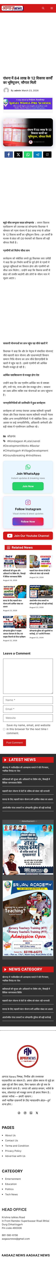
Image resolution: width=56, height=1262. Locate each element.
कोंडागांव (11, 436)
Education (11, 1184)
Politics (9, 1189)
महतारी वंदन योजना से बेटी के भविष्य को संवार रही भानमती (25, 791)
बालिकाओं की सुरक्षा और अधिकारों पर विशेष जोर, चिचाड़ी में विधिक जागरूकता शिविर (14, 573)
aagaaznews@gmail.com (16, 1238)
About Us (10, 1135)
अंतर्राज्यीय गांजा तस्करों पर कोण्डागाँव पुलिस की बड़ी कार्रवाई (26, 807)
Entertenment (13, 1178)
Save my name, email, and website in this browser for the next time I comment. (28, 729)
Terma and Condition (17, 1145)
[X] (36, 1112)
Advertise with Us (15, 1156)
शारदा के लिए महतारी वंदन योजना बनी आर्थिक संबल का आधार (13, 603)
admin (17, 90)
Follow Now (28, 521)
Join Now (28, 486)
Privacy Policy (13, 1150)
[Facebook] (19, 1112)
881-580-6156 (10, 1235)
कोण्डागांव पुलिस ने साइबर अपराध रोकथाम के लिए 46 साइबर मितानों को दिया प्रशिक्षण (14, 633)
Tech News (11, 1194)
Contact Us (11, 1140)
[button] (43, 8)
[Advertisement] (28, 44)
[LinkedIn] (31, 1112)
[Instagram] (25, 1112)
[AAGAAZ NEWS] (13, 8)
